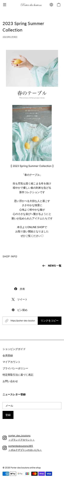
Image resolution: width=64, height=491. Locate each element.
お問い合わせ (10, 381)
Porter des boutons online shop (26, 467)
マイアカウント (11, 361)
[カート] (59, 4)
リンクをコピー (50, 320)
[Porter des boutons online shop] (31, 4)
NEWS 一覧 (54, 265)
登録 (8, 415)
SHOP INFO (10, 256)
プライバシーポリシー (15, 368)
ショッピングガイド (14, 349)
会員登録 (8, 355)
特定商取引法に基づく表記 (18, 374)
